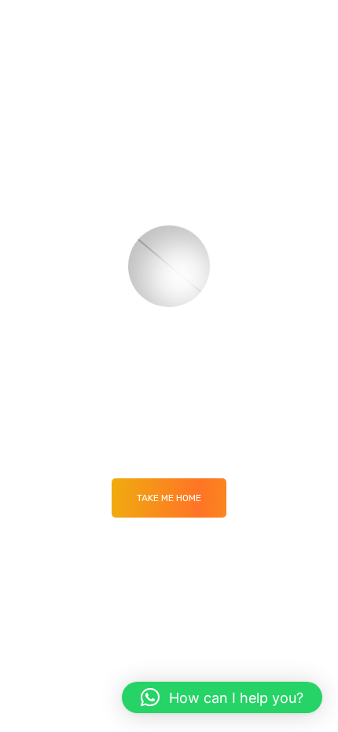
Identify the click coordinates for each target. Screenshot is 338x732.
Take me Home (169, 497)
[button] (222, 697)
